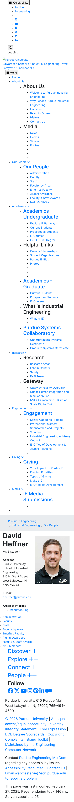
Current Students (41, 227)
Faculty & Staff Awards (45, 198)
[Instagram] (16, 19)
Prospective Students (44, 231)
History (35, 117)
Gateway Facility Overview (47, 387)
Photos (34, 145)
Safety (34, 372)
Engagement (20, 408)
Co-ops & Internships (43, 251)
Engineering (22, 11)
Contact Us (37, 121)
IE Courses (37, 236)
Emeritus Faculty (41, 189)
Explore (18, 659)
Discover (20, 651)
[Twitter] (16, 32)
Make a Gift (37, 480)
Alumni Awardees (41, 193)
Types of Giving (40, 476)
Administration (39, 173)
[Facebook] (16, 28)
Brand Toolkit (37, 739)
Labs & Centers (40, 368)
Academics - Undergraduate (40, 214)
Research (18, 352)
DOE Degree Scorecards (24, 734)
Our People (19, 162)
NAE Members (39, 202)
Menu (13, 72)
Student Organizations (44, 255)
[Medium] (16, 40)
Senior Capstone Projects (46, 419)
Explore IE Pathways (43, 223)
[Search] (10, 47)
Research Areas (40, 364)
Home (16, 77)
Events (34, 137)
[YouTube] (16, 24)
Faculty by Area (40, 185)
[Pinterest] (36, 691)
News (33, 133)
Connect (19, 667)
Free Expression (53, 729)
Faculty (35, 177)
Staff (33, 181)
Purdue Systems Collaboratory (42, 330)
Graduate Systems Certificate (49, 348)
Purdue (19, 7)
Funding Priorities (41, 472)
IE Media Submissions (38, 496)
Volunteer (36, 432)
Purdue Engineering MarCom (42, 758)
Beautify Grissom (41, 113)
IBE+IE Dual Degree (43, 240)
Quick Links (20, 2)
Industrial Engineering (26, 525)
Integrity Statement (20, 729)
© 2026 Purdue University (26, 719)
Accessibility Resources (24, 768)
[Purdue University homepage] (15, 59)
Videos (34, 141)
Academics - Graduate (37, 284)
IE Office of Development (46, 484)
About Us (18, 81)
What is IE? (37, 318)
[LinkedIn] (16, 36)
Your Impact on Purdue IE (46, 468)
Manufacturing (19, 610)
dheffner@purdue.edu (17, 597)
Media (16, 489)
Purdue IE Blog (39, 259)
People (17, 675)
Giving (16, 457)
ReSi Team (37, 376)
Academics (19, 206)
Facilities (35, 109)
